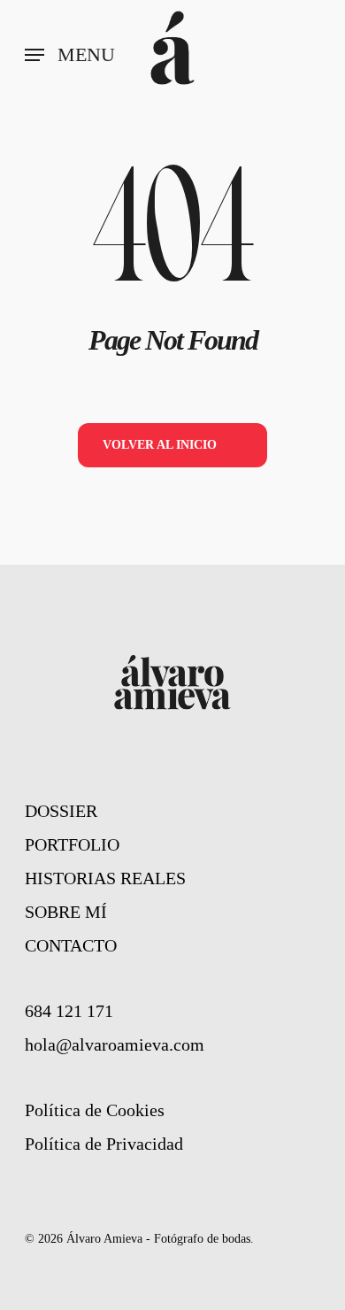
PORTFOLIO (72, 844)
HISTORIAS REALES (105, 878)
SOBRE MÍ (66, 911)
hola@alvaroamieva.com (114, 1044)
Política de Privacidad (104, 1143)
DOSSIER (61, 811)
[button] (70, 55)
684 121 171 (69, 1011)
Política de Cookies (95, 1110)
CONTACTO (71, 945)
